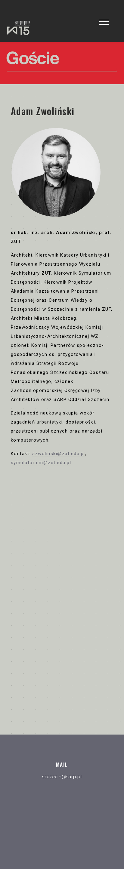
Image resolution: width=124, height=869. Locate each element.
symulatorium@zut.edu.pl (41, 462)
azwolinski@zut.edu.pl (58, 453)
